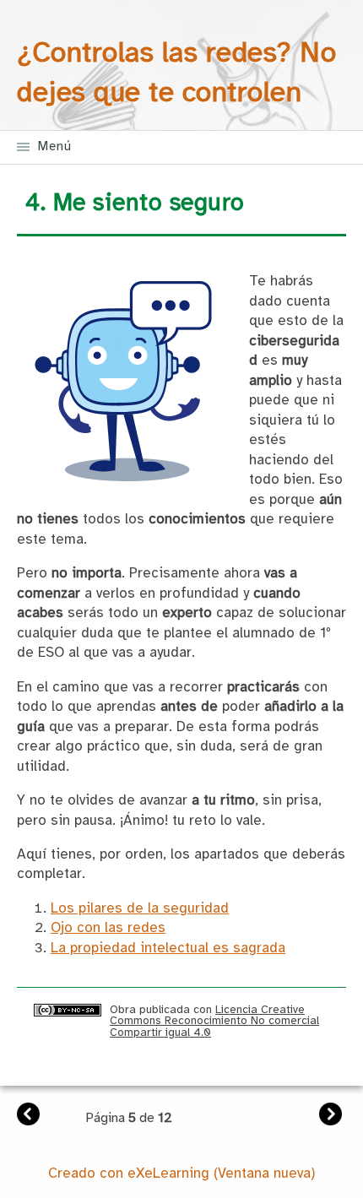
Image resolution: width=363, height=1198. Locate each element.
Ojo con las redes (108, 928)
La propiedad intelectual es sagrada (168, 948)
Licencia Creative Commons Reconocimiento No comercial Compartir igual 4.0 (214, 1021)
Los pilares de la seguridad (140, 909)
